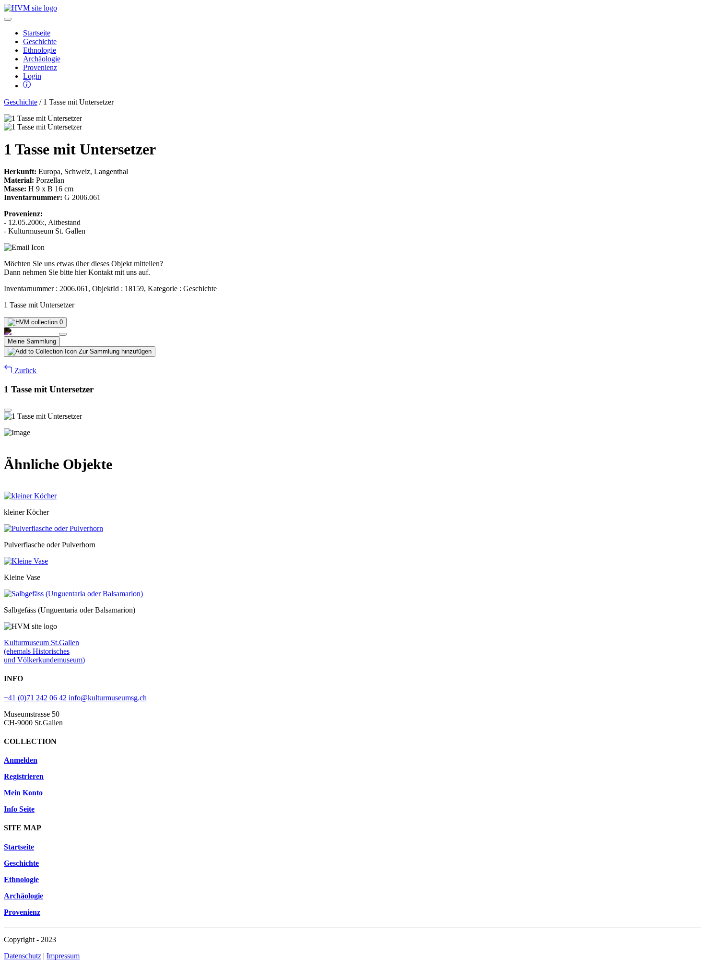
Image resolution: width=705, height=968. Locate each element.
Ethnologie (39, 50)
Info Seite (19, 809)
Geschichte (40, 41)
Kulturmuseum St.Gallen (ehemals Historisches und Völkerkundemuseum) (44, 651)
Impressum (63, 956)
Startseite (36, 33)
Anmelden (20, 760)
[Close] (63, 334)
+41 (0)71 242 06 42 (36, 698)
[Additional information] (27, 86)
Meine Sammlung (32, 341)
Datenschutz (22, 956)
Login (32, 76)
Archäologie (41, 59)
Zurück (24, 370)
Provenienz (40, 67)
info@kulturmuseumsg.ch (108, 698)
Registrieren (24, 776)
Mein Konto (23, 793)
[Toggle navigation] (8, 19)
